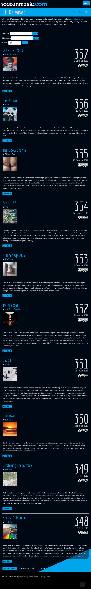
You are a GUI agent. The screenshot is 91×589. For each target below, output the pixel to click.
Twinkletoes (10, 305)
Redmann (8, 469)
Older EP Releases (9, 568)
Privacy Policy (45, 577)
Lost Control (10, 100)
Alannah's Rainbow (15, 517)
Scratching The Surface (17, 465)
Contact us (23, 577)
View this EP (7, 91)
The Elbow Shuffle (14, 150)
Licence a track (33, 577)
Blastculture (9, 522)
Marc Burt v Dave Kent (13, 309)
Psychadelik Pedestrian (13, 54)
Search (35, 33)
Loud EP (8, 360)
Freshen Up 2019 (14, 255)
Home (75, 12)
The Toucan (9, 259)
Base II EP (9, 202)
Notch (7, 104)
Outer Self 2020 (13, 50)
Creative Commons (75, 19)
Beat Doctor (9, 419)
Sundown (9, 415)
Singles (81, 12)
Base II (7, 206)
